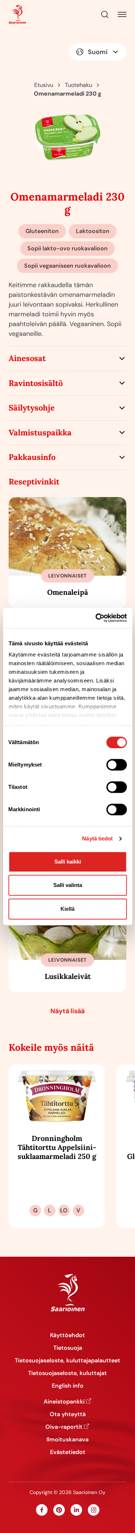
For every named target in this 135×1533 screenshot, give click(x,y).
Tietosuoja (67, 1347)
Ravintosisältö (36, 383)
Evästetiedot (67, 1452)
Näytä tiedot (97, 838)
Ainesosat (27, 358)
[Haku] (104, 14)
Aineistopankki (64, 1401)
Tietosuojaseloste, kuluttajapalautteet (67, 1360)
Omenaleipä (67, 592)
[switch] (116, 764)
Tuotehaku (78, 85)
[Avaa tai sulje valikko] (122, 14)
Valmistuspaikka (40, 432)
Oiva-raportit (63, 1426)
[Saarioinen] (17, 14)
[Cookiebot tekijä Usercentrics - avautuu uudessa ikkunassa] (96, 618)
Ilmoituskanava (67, 1439)
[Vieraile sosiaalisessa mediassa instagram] (93, 1510)
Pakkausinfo (32, 457)
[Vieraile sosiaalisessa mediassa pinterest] (59, 1510)
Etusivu (43, 85)
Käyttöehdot (67, 1335)
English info (68, 1385)
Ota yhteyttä (68, 1414)
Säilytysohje (32, 408)
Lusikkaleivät (68, 976)
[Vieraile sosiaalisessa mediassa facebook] (42, 1510)
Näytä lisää (67, 1011)
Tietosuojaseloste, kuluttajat (67, 1373)
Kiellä (67, 909)
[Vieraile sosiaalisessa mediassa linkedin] (76, 1510)
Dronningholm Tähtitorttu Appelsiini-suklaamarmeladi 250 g (57, 1147)
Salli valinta (67, 885)
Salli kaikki (67, 861)
